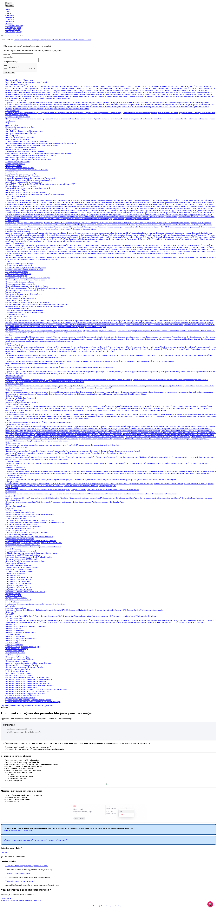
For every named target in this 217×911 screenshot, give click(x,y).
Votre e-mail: (7, 54)
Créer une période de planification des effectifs (51, 372)
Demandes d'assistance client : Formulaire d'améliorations (25, 681)
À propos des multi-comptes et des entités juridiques (100, 92)
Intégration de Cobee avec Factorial (18, 579)
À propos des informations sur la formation (20, 512)
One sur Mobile (11, 129)
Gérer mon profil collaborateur (16, 100)
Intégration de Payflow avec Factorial (18, 590)
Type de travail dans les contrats (77, 418)
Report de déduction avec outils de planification (85, 257)
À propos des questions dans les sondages (168, 484)
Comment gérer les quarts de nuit (30, 225)
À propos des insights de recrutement (155, 435)
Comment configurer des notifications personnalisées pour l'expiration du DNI (40, 459)
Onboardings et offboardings (85, 616)
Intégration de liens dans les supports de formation (23, 526)
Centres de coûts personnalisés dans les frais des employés (102, 349)
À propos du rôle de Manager (150, 406)
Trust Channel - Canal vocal (97, 490)
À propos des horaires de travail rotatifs (150, 225)
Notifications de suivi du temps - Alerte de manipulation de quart (92, 213)
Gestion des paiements (13, 363)
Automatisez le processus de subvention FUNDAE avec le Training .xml (31, 520)
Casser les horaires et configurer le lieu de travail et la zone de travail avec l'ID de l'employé (79, 219)
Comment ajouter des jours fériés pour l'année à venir (142, 237)
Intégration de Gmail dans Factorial (18, 581)
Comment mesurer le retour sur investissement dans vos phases (27, 302)
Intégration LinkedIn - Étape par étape (92, 610)
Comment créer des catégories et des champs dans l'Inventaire (182, 622)
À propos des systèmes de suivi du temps (179, 204)
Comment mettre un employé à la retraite (28, 109)
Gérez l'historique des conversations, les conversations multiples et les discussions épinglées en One (40, 143)
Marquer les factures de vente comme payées (97, 367)
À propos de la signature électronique (112, 386)
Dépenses (8, 353)
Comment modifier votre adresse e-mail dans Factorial (24, 107)
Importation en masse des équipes (81, 408)
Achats (7, 359)
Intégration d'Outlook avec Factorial (18, 583)
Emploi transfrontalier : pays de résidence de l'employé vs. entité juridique (176, 94)
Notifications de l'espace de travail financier (20, 638)
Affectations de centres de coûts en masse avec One (23, 182)
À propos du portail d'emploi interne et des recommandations (146, 427)
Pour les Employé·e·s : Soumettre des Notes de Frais (121, 355)
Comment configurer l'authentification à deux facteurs (138, 92)
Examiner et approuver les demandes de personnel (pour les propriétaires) (148, 372)
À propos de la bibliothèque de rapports (19, 463)
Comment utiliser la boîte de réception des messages (98, 429)
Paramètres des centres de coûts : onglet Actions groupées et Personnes (56, 349)
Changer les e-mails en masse (203, 96)
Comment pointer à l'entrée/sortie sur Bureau (168, 202)
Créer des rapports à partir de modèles (156, 463)
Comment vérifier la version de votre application (140, 113)
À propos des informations (43, 463)
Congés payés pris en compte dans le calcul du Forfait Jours (132, 215)
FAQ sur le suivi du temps (204, 204)
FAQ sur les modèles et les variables (28, 382)
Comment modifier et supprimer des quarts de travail (163, 223)
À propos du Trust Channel (15, 490)
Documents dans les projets (15, 292)
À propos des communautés (38, 494)
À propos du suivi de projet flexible (18, 274)
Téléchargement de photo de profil (156, 107)
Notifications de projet (13, 628)
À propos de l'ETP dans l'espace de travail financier (172, 349)
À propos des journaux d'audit (70, 88)
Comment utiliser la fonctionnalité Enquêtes (21, 484)
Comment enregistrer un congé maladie (19, 253)
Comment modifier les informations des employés (132, 94)
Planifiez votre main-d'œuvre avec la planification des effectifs (93, 351)
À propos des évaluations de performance (161, 471)
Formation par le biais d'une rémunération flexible (85, 337)
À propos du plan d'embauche (67, 439)
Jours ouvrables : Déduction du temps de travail (182, 257)
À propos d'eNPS (120, 484)
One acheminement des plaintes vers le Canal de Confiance (26, 192)
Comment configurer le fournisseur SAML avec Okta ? (173, 86)
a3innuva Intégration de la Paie (29, 331)
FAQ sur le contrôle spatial (109, 445)
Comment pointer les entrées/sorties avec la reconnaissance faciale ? (99, 204)
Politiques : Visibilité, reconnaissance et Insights (22, 647)
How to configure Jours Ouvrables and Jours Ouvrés (151, 235)
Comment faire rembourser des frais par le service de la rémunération (173, 321)
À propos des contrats (40, 414)
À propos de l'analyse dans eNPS (102, 484)
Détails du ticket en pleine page (16, 649)
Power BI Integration (12, 602)
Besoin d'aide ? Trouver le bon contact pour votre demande (26, 82)
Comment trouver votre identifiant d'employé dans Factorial (124, 105)
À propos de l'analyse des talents (187, 471)
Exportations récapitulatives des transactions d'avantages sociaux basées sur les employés (115, 339)
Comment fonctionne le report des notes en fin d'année (49, 239)
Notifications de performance (15, 641)
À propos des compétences (43, 480)
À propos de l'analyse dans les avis (17, 471)
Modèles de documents (13, 378)
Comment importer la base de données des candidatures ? (189, 429)
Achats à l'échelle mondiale (138, 616)
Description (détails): (10, 62)
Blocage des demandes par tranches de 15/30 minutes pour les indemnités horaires (78, 251)
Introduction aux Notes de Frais (16, 355)
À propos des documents (14, 392)
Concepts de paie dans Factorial (16, 321)
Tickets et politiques (12, 643)
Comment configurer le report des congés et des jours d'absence (54, 237)
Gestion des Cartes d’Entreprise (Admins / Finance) (83, 355)
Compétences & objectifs (14, 477)
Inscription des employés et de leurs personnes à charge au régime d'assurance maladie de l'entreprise (47, 339)
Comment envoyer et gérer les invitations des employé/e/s (100, 119)
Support (8, 11)
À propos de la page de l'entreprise (199, 431)
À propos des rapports (61, 463)
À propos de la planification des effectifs (19, 372)
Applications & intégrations (15, 573)
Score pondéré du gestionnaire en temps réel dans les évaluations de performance (107, 473)
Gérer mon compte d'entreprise (16, 84)
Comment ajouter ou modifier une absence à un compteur (127, 251)
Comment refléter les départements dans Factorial (150, 408)
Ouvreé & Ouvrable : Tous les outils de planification (38, 259)
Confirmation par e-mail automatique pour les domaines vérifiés (66, 109)
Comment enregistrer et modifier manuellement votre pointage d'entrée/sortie (94, 202)
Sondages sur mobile (90, 486)
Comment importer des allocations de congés (107, 237)
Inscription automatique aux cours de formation (22, 567)
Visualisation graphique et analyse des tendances (177, 347)
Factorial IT (9, 614)
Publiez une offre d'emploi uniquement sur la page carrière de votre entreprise (41, 441)
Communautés (10, 492)
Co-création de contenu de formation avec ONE (22, 545)
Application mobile (12, 111)
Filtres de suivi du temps (162, 215)
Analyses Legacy (11, 465)
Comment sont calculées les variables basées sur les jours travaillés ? (33, 327)
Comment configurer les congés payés (69, 235)
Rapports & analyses (12, 461)
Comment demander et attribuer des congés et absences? (71, 247)
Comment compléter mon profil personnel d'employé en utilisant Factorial (107, 102)
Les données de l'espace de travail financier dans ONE (24, 151)
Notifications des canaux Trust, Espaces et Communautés (25, 626)
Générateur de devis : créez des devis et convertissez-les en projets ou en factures (34, 306)
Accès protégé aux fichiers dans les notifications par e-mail (84, 394)
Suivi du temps (10, 198)
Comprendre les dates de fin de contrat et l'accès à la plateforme (72, 416)
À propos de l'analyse (178, 463)
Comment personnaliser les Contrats (116, 414)
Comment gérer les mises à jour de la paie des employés (104, 321)
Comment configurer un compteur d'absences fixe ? (189, 235)
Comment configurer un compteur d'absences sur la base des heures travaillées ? (102, 233)
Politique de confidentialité (25, 900)
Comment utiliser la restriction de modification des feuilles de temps (80, 208)
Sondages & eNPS (12, 482)
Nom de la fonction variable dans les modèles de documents (62, 382)
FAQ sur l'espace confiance (35, 490)
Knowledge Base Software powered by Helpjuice (108, 906)
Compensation (10, 319)
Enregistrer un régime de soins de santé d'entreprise (136, 337)
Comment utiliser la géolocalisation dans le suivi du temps (143, 204)
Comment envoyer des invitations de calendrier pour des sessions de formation (33, 547)
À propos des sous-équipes (157, 410)
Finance (8, 343)
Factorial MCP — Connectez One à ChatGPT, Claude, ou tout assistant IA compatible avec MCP (40, 184)
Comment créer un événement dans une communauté (125, 494)
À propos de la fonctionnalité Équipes (42, 406)
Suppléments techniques (52, 357)
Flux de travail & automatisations (17, 455)
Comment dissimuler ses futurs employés (91, 406)
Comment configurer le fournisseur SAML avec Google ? (86, 86)
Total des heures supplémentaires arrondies (118, 217)
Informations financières (14, 345)
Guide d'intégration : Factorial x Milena (68, 331)
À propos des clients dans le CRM (46, 367)
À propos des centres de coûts (16, 347)
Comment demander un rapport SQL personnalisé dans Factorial (28, 700)
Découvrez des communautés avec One (19, 127)
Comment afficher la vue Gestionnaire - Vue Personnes (25, 280)
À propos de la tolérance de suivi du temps (52, 202)
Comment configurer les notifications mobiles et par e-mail (188, 102)
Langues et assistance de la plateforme (65, 119)
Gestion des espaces (12, 443)
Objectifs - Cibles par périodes (16, 190)
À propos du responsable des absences (138, 245)
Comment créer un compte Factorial (52, 86)
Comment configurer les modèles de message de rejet (78, 435)
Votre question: (8, 57)
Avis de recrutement (12, 634)
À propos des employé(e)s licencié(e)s (19, 414)
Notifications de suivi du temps (116, 211)
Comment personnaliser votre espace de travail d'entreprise (135, 88)
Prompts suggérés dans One (15, 164)
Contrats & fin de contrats (14, 412)
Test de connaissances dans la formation (19, 528)
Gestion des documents (13, 390)
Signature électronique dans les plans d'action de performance (35, 388)
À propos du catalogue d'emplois (17, 406)
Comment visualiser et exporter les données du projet (24, 270)
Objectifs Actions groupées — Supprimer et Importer (72, 480)
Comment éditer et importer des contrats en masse (147, 414)
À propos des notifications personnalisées (80, 457)
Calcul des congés (83, 237)
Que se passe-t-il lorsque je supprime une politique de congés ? (32, 235)
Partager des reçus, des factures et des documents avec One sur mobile (30, 178)
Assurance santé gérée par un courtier (59, 341)
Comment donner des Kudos (15, 506)
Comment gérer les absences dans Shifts (139, 227)
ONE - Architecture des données (17, 139)
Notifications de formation (14, 630)
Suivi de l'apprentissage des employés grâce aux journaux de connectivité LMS (33, 543)
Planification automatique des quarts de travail (21, 229)
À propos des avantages (162, 337)
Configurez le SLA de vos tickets (17, 657)
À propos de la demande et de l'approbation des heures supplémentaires (30, 200)
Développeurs (153, 616)
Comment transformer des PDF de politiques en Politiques (125, 394)
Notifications (10, 624)
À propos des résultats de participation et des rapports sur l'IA (72, 502)
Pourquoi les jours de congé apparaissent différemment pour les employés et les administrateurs (150, 253)
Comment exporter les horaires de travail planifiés (60, 225)
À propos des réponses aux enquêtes (140, 484)
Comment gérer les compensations (136, 321)
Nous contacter (6, 898)
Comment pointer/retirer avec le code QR (137, 202)
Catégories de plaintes (78, 490)
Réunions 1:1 (10, 496)
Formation (9, 508)
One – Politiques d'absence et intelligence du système (24, 131)
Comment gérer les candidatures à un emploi (133, 437)
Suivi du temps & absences (15, 196)
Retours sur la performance (199, 473)
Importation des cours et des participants (19, 539)
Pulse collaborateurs (12, 500)
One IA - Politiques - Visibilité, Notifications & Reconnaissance (28, 160)
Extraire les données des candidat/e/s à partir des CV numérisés (148, 439)
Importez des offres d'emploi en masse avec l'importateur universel (102, 439)
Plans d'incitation (64, 327)
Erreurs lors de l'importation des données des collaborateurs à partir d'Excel (119, 90)
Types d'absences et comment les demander (49, 253)
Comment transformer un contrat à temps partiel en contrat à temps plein (180, 416)
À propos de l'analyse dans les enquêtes (51, 484)
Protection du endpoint (120, 616)
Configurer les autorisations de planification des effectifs (195, 372)
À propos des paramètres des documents (173, 392)
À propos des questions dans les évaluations (101, 471)
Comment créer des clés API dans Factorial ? (44, 88)
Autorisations (10, 449)
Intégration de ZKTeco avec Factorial (18, 577)
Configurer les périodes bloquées (19, 729)
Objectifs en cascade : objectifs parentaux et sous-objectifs (155, 480)
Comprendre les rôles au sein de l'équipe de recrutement (49, 408)
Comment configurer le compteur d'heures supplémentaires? (153, 233)
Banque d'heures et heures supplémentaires (40, 208)
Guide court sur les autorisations (16, 451)
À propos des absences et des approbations (83, 245)
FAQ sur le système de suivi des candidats (20, 435)
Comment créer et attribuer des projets (18, 266)
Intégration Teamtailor (13, 594)
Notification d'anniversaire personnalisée (153, 457)
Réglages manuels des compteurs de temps (176, 237)
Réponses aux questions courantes (17, 117)
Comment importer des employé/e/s (63, 94)
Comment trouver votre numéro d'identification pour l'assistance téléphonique (32, 702)
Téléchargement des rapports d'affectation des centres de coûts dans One (31, 155)
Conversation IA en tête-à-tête (41, 498)
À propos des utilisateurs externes (41, 451)
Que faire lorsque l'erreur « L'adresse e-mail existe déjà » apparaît (28, 119)
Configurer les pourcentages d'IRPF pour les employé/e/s (106, 96)
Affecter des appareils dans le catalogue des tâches (75, 620)
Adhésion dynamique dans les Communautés (160, 494)
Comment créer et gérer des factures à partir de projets (24, 290)
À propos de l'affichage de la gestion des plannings (62, 223)
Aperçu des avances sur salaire (16, 316)
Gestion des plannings (13, 221)
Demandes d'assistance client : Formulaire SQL (22, 687)
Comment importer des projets (16, 276)
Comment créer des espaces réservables (43, 445)
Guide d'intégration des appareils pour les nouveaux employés (116, 620)
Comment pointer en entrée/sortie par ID (60, 204)
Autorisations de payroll (99, 453)
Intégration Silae (11, 331)
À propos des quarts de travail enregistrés (200, 227)
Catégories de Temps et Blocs (22, 215)
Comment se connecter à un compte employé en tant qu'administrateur (39, 40)
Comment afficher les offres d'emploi (174, 431)
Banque (25, 363)
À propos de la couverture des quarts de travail (118, 225)
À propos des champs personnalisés (200, 88)
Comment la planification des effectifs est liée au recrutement (27, 374)
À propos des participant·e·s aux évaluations (69, 471)
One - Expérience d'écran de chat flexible (20, 137)
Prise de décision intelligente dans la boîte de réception (30, 94)
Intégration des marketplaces (15, 608)
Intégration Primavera (90, 331)
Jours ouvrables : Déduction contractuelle (117, 257)
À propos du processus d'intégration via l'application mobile (77, 113)
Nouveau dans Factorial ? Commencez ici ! (20, 80)
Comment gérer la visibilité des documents (20, 394)
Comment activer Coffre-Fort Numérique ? (20, 398)
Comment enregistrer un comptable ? (150, 323)
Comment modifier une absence (203, 251)
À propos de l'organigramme (67, 406)
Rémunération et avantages (15, 314)
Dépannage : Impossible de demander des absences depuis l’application (90, 253)
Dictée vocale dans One (13, 166)
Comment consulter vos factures (16, 661)
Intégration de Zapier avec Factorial (18, 588)
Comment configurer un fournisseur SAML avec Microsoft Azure (130, 86)
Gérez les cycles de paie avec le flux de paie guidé (88, 327)
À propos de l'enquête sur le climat (47, 486)
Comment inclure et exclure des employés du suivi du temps (154, 200)
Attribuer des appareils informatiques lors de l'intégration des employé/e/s (31, 622)
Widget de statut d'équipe (170, 208)
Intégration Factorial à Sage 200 (110, 331)
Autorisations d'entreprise (67, 453)
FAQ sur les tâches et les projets (16, 272)
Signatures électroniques (14, 384)
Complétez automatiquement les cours (18, 535)
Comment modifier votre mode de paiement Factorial (24, 667)
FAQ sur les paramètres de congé (120, 235)
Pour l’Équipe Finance (196, 355)
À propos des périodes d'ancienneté (95, 235)
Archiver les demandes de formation (18, 565)
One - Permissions (11, 135)
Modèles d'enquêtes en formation (17, 530)
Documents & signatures (14, 376)
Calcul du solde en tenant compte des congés (131, 213)
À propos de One (11, 125)
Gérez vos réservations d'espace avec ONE (20, 149)
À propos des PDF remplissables (17, 380)
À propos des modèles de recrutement (85, 427)
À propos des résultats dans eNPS (78, 484)
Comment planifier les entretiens (47, 435)
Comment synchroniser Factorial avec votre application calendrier (28, 105)
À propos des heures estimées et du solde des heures (113, 200)
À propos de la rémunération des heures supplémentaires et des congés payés (61, 215)
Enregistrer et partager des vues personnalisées (143, 96)
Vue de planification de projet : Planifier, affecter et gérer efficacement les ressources (35, 288)
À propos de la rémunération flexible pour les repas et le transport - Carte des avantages (36, 337)
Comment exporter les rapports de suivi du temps (27, 204)
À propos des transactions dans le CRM (19, 367)
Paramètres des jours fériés (158, 251)
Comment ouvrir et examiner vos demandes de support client (27, 677)
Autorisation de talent (50, 453)
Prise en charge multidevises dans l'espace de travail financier (78, 347)
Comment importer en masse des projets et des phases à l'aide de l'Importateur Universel (36, 304)
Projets (7, 261)
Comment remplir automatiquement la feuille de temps (24, 206)
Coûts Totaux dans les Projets (15, 296)
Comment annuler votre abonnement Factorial (21, 665)
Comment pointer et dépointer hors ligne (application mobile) (155, 217)
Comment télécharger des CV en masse (47, 437)
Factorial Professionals (172, 323)
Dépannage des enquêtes (107, 486)
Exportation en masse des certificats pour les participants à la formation (30, 541)
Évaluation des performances (15, 469)
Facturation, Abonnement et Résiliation (19, 659)
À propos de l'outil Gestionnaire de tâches (57, 422)
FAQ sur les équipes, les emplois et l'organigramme (180, 406)
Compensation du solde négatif (100, 215)
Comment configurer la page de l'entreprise (172, 88)
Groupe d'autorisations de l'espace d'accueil (124, 451)
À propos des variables (37, 380)
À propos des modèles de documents (59, 380)
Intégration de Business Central (16, 610)
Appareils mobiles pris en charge (110, 113)
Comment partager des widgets (81, 463)
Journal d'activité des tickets (15, 653)
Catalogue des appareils (205, 620)
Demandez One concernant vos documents (20, 147)
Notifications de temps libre (15, 636)
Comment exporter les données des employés (98, 88)
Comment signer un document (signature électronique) (24, 386)
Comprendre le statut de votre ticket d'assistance (22, 696)
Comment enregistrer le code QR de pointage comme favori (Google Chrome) (132, 208)
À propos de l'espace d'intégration (148, 431)
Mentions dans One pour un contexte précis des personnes (26, 141)
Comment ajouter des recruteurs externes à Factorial (61, 429)
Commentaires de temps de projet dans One (20, 186)
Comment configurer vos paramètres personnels (150, 102)
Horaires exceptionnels (152, 206)
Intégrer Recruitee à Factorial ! (16, 598)
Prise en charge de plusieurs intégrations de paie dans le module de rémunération (150, 331)
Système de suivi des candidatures (17, 424)
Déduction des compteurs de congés (18, 257)
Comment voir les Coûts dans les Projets (19, 282)
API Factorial (10, 606)
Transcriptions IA (96, 498)
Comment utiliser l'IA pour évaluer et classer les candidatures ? (119, 435)
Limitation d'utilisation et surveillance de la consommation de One (28, 180)
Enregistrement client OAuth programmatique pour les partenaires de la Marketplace (35, 604)
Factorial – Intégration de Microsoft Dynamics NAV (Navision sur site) (53, 610)
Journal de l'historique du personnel (113, 347)
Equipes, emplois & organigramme (17, 404)
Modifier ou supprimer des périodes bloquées (24, 732)
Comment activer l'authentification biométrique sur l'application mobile (78, 105)
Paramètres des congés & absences (17, 231)
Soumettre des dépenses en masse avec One (21, 174)
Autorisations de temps (34, 453)
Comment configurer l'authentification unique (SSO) (36, 92)
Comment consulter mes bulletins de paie (144, 392)
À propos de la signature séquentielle (71, 388)
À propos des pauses (29, 202)
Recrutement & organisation (15, 400)
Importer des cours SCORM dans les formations (22, 555)
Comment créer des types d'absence (111, 245)
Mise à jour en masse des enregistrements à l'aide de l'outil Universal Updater (120, 410)
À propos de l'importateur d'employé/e (56, 98)
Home (7, 9)
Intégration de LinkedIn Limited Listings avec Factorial (25, 592)
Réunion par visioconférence (79, 498)
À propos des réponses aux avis (42, 471)
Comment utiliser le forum (127, 429)
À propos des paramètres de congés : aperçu (21, 233)
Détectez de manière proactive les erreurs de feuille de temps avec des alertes (41, 213)
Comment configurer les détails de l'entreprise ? (22, 86)
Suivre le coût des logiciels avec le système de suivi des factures (95, 361)
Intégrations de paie (12, 329)
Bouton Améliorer (11, 172)
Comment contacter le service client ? (77, 40)
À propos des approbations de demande (121, 431)
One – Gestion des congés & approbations (20, 133)
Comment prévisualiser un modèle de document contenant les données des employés (102, 380)
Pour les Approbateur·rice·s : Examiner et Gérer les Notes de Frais (163, 355)
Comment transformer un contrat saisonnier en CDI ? (135, 416)
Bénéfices (8, 335)
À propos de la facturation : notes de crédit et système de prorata (28, 663)
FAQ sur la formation (13, 510)
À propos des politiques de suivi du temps (191, 200)
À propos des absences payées (89, 249)
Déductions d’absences (13, 255)
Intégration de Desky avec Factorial (18, 600)
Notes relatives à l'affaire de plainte (57, 490)
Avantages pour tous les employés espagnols (30, 341)
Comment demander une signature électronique (143, 386)
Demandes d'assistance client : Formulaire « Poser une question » (28, 679)
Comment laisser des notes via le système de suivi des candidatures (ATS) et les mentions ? (106, 433)
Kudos (7, 504)
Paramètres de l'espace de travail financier (138, 349)
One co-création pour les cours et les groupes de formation (26, 158)
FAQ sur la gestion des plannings (90, 225)
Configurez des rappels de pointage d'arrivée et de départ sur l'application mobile (156, 211)
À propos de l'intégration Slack (16, 586)
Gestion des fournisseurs (37, 363)
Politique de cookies (8, 900)
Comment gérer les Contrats (59, 414)
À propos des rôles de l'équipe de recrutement (21, 402)
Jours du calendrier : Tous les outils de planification (50, 257)
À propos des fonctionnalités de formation (20, 516)
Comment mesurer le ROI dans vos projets (20, 298)
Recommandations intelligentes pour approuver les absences (26, 251)
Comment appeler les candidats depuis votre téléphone (97, 437)
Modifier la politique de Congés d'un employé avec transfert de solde (172, 239)
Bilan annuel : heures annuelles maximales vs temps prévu (123, 206)
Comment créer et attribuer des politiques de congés (55, 233)
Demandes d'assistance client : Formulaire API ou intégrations (27, 683)
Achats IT (30, 616)
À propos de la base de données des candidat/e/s (22, 427)
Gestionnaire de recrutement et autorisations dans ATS (188, 427)
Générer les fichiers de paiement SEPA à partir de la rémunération (62, 325)
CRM (7, 365)
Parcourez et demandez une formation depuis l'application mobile (28, 557)
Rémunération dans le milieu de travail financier (143, 347)
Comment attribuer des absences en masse (173, 249)
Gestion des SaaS (69, 616)
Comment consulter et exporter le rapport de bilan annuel (184, 225)
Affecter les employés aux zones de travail (26, 410)
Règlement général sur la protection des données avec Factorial (46, 431)
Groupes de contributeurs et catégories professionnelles (113, 408)
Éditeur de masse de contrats (106, 416)
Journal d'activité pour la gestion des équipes (80, 229)
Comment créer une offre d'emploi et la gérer (153, 429)
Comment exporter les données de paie (42, 321)
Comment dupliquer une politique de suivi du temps (131, 219)
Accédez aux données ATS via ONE (43, 439)
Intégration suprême (12, 575)
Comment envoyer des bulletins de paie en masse (111, 392)
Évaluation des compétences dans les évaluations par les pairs (113, 480)
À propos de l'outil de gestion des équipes (95, 223)
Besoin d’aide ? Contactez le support (18, 673)
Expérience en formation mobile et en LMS (20, 551)
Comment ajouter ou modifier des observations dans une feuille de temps (78, 211)
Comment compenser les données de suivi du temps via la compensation (111, 323)
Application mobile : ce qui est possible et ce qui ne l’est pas (64, 96)
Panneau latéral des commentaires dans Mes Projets (23, 294)
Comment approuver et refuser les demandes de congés (111, 247)
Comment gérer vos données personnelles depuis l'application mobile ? (30, 113)
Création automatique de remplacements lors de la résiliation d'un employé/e (39, 418)
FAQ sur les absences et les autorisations (63, 249)
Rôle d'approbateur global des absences (202, 249)
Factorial (38, 900)
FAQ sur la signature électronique (172, 386)
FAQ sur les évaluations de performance (131, 471)
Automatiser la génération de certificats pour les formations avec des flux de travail (34, 522)
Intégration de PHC (47, 331)
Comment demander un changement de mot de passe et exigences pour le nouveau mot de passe (180, 105)
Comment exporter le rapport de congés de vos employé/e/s (26, 245)
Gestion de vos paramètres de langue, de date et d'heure (64, 107)
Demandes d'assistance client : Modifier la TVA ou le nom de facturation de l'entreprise (36, 689)
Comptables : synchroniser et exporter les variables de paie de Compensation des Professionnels (149, 325)
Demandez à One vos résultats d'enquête (19, 168)
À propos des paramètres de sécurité (68, 92)
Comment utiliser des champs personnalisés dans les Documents (71, 392)
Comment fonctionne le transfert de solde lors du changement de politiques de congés (67, 241)
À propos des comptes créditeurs (162, 361)
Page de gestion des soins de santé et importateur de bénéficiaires (170, 339)
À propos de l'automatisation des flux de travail (22, 457)
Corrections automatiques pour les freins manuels (165, 213)
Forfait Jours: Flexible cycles (79, 239)
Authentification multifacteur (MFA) (171, 92)
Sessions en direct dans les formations (18, 569)
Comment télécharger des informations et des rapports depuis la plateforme (147, 119)
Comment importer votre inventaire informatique (39, 620)
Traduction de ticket (12, 655)
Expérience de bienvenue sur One (17, 162)
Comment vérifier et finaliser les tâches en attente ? (23, 422)
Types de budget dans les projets (16, 300)
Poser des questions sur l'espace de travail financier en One (50, 351)
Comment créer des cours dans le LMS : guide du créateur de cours (29, 537)
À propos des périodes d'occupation (38, 247)
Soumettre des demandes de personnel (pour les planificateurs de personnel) (95, 372)
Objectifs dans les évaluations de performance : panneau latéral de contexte (162, 473)
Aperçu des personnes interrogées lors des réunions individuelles (157, 498)
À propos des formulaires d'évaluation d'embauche (157, 433)
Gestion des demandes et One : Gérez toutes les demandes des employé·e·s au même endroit (38, 153)
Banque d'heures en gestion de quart (51, 229)
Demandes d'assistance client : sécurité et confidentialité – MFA (28, 691)
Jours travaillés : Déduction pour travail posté (149, 257)
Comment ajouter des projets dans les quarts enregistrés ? (25, 268)
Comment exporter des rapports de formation (21, 524)
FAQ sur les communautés (96, 494)
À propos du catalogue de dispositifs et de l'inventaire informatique (81, 622)
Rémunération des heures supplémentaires (87, 206)
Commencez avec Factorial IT (16, 616)
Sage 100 (19, 333)
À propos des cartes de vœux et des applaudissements (67, 494)
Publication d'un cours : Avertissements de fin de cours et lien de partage (31, 553)
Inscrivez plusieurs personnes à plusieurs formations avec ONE (27, 188)
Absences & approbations (14, 243)
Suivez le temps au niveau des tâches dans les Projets (24, 310)
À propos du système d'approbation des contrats (86, 414)
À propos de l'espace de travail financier (41, 347)
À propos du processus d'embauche (112, 427)
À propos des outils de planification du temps (170, 227)
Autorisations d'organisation (15, 453)
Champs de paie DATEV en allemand (67, 333)
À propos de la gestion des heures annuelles (181, 414)
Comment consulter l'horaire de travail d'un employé (102, 107)
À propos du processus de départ (127, 457)
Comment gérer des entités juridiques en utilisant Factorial (71, 90)
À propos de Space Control (67, 445)
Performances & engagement (15, 467)
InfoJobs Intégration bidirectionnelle (150, 610)
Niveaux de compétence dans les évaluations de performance (56, 473)
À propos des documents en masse (36, 392)
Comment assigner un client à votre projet (20, 284)
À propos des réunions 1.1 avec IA (17, 498)
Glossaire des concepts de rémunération (100, 325)
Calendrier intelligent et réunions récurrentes (196, 498)
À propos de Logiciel (13, 361)
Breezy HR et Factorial (13, 596)
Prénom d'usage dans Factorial (133, 107)
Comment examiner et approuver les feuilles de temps (76, 200)
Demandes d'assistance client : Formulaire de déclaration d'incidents (29, 685)
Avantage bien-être (110, 337)
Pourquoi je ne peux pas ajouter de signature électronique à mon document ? (72, 386)
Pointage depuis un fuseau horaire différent (87, 217)
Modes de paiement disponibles (16, 671)
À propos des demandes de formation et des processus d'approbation (29, 514)
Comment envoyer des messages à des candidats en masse (169, 437)
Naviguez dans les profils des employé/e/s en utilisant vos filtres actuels (67, 410)
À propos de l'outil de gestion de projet (19, 263)
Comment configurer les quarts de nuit (174, 206)
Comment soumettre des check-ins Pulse (109, 502)
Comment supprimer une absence (180, 251)
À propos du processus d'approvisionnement (134, 361)
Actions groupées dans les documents (49, 394)
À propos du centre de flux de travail (52, 457)
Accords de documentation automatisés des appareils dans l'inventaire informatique (167, 620)
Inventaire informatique (13, 618)
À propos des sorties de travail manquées (37, 211)
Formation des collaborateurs (15, 563)
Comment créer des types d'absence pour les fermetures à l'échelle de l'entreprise (128, 249)
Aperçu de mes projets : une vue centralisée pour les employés (27, 278)
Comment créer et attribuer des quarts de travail (127, 223)
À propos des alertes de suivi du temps (58, 206)
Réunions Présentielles (60, 498)
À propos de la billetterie (14, 645)
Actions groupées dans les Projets (17, 308)
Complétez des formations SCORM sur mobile (22, 559)
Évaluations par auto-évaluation (16, 475)
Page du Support (7, 706)
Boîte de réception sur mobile (168, 113)
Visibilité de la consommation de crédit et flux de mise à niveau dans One (31, 145)
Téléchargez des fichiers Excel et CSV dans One (22, 176)
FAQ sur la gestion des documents (201, 392)
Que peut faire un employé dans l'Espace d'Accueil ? (95, 94)
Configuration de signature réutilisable (98, 388)
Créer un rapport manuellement (197, 463)
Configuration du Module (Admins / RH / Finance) (46, 355)
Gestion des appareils (103, 616)
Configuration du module (55, 363)
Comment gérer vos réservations (16, 445)
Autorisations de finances (117, 453)
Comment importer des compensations (70, 321)
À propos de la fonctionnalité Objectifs (19, 480)
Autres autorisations (83, 453)
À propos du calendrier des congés (36, 249)
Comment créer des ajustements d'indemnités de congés (172, 245)
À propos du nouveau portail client (17, 669)
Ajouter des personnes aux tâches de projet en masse (24, 312)
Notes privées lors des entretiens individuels (118, 498)
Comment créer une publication (16, 494)
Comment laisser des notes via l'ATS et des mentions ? (54, 433)
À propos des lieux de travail (40, 90)
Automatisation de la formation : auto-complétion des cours (26, 533)
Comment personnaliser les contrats (37, 416)
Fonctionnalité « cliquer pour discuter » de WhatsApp (88, 431)
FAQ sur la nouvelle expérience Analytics (107, 463)
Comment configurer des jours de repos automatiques (24, 223)
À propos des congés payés (57, 245)
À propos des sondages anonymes (23, 486)
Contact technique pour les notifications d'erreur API (24, 98)
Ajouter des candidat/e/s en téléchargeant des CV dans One (26, 170)
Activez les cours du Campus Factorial (19, 571)
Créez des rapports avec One (132, 463)
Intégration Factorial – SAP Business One (122, 610)
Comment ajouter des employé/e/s (158, 90)
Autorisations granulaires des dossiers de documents (90, 451)
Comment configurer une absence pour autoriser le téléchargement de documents (119, 239)
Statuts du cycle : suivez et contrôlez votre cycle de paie (65, 323)
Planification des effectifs (14, 369)
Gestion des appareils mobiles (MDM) (48, 616)
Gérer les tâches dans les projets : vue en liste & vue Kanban (26, 286)
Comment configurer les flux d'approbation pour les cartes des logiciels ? (47, 361)
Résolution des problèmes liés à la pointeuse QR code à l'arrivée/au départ (45, 217)
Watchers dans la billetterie (14, 651)
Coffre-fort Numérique (13, 396)
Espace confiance (11, 488)
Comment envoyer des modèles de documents (149, 380)
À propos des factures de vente (70, 367)
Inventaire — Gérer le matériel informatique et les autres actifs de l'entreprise (133, 622)
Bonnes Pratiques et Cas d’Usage (32, 357)
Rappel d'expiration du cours (15, 518)
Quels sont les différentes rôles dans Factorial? (123, 406)
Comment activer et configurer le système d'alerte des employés (28, 502)
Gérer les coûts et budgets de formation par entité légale (25, 561)
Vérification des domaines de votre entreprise (177, 96)
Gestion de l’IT (10, 612)
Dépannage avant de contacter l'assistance (20, 698)
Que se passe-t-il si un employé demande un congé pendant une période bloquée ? (160, 247)
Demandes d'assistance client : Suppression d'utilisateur (25, 694)
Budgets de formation (13, 549)
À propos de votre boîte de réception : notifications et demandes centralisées (53, 102)
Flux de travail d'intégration (105, 457)
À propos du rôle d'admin (62, 451)
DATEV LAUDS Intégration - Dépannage (38, 333)
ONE (7, 123)
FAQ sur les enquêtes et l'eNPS (71, 486)
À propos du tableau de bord (15, 102)
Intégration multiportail (69, 437)
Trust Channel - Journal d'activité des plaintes (123, 490)
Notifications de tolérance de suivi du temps (21, 632)
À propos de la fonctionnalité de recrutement (56, 427)
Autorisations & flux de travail (16, 447)
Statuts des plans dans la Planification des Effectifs (67, 374)
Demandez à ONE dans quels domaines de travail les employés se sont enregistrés (34, 194)
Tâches (8, 420)
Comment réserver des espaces (88, 445)
